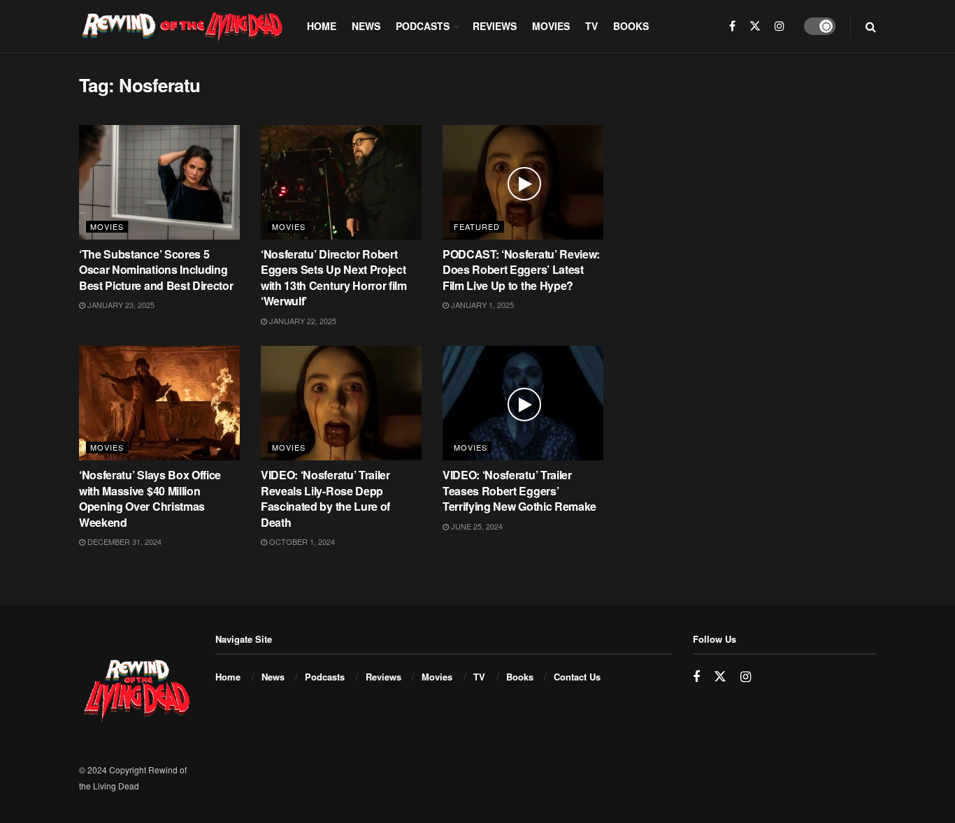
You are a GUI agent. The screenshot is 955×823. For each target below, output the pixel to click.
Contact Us (577, 676)
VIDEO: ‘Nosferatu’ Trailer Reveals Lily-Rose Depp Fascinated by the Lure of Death (325, 498)
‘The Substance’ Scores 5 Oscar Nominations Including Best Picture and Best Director (156, 269)
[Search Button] (871, 26)
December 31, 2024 (123, 541)
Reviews (495, 26)
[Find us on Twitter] (755, 26)
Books (631, 26)
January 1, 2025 (481, 304)
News (366, 26)
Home (321, 26)
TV (591, 26)
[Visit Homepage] (183, 26)
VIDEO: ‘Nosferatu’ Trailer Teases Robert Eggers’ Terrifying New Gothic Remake (519, 490)
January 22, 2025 (301, 320)
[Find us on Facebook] (732, 26)
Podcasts (423, 26)
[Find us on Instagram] (779, 26)
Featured (477, 226)
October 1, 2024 (301, 541)
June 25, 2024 (476, 526)
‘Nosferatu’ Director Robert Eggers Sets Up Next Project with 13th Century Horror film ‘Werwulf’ (334, 277)
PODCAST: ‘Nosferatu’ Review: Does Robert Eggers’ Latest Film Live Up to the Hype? (521, 269)
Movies (551, 26)
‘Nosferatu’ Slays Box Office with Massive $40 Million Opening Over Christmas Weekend (150, 498)
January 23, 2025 (120, 304)
